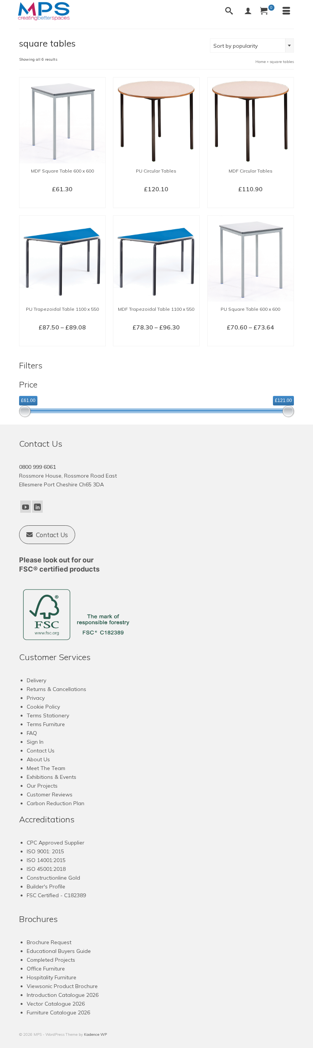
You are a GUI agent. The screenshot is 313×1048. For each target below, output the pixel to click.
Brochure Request (49, 942)
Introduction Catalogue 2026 (62, 994)
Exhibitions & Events (51, 776)
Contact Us (41, 750)
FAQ (32, 733)
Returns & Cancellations (56, 689)
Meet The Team (46, 768)
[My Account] (248, 11)
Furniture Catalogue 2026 (58, 1012)
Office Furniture (46, 968)
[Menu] (286, 11)
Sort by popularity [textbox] (235, 45)
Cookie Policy (43, 706)
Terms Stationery (48, 715)
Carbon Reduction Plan (55, 803)
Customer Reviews (50, 794)
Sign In (35, 741)
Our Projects (42, 785)
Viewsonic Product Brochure (62, 986)
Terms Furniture (46, 724)
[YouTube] (25, 507)
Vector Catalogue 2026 (56, 1003)
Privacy (36, 697)
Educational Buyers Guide (59, 951)
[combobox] (252, 45)
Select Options (62, 201)
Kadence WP (95, 1034)
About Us (38, 759)
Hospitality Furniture (51, 977)
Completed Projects (51, 959)
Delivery (36, 680)
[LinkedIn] (37, 507)
